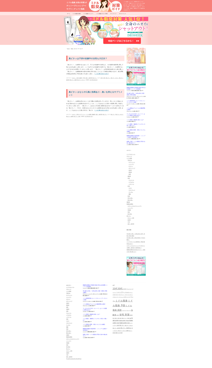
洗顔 (120, 318)
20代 (101, 78)
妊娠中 (80, 78)
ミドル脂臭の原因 (76, 13)
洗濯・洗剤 (117, 318)
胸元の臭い (130, 200)
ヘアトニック (121, 297)
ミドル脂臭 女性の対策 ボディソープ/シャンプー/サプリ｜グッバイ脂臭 (76, 5)
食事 (136, 144)
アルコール (129, 111)
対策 (144, 103)
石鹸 (130, 318)
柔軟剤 (130, 172)
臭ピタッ (94, 78)
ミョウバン (124, 310)
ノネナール (131, 184)
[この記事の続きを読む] (101, 74)
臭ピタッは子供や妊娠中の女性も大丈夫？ (88, 58)
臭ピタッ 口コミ (81, 80)
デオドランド (132, 190)
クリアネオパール (131, 154)
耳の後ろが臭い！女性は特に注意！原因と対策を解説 (136, 94)
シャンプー (129, 90)
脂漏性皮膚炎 (136, 90)
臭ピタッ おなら (115, 78)
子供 (84, 78)
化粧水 (130, 170)
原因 (137, 111)
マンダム (133, 103)
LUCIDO (124, 289)
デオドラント (121, 294)
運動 (130, 194)
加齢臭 (93, 114)
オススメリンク (122, 13)
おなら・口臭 (75, 78)
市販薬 (132, 90)
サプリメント (82, 114)
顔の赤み (130, 214)
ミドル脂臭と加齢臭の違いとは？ (135, 120)
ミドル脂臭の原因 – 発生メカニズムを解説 (136, 130)
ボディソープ (139, 96)
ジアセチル (131, 182)
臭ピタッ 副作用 (116, 328)
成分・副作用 (88, 78)
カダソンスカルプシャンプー (135, 206)
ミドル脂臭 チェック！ (88, 13)
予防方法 (129, 98)
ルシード (129, 310)
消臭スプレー (124, 318)
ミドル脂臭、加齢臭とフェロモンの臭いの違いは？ (136, 124)
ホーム (68, 13)
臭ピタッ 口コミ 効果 (123, 330)
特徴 (129, 196)
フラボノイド (115, 297)
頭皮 (140, 90)
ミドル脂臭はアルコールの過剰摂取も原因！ (136, 108)
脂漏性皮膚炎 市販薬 (124, 320)
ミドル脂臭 (88, 114)
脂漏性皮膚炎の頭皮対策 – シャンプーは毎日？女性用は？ (136, 136)
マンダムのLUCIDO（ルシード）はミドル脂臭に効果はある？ (136, 114)
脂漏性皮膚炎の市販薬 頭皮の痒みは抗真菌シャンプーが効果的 (136, 88)
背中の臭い (130, 198)
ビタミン (131, 166)
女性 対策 (124, 314)
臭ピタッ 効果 (73, 80)
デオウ (130, 188)
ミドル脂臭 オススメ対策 (101, 13)
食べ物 (119, 332)
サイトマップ (113, 13)
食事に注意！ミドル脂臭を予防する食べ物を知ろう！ (136, 142)
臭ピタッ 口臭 (76, 116)
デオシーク (129, 156)
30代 (104, 78)
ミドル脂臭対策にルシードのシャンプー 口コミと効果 (136, 101)
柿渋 (113, 318)
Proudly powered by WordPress (73, 358)
